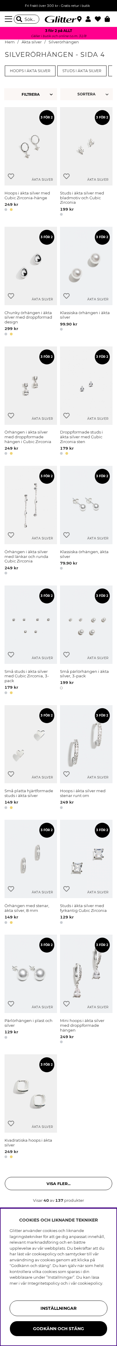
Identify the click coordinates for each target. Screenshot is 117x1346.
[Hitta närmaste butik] (80, 19)
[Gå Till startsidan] (58, 19)
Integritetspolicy (44, 1283)
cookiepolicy (90, 1283)
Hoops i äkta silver (30, 71)
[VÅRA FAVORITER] (87, 94)
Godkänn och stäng (58, 1328)
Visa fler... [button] (58, 1183)
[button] (90, 19)
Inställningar (58, 1308)
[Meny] (9, 19)
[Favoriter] (100, 19)
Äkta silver (32, 42)
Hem (10, 42)
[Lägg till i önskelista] (10, 176)
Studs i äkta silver (81, 71)
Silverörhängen (64, 42)
